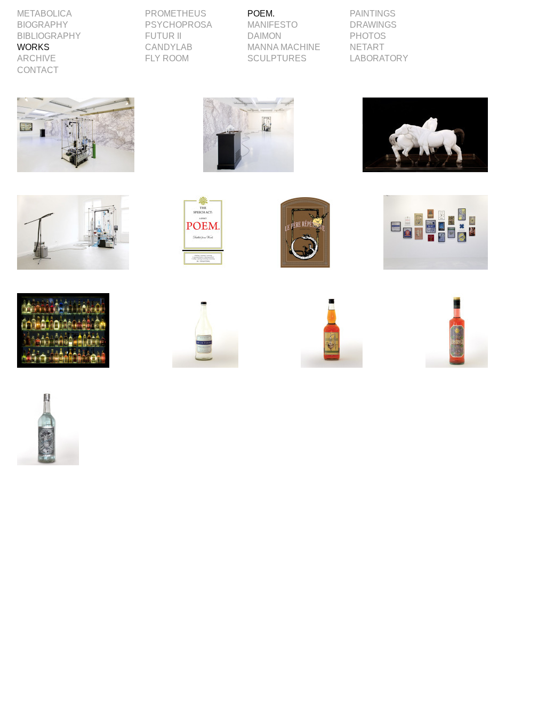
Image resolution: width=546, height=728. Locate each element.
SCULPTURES (277, 58)
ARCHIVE (36, 58)
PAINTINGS (373, 13)
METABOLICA (44, 13)
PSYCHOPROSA (178, 24)
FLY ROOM (167, 58)
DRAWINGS (373, 24)
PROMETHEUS (175, 13)
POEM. (261, 13)
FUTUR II (163, 36)
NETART (367, 47)
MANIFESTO (272, 24)
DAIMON (264, 36)
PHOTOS (368, 36)
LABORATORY (379, 58)
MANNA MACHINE (283, 47)
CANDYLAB (168, 47)
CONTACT (38, 70)
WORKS (33, 47)
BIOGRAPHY (42, 24)
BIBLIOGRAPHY (49, 36)
